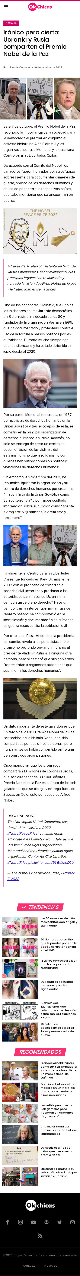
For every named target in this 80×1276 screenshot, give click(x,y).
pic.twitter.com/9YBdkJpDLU (51, 863)
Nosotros (50, 1265)
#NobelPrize (17, 863)
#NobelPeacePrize (22, 833)
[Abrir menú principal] (6, 7)
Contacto (29, 1265)
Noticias (11, 23)
